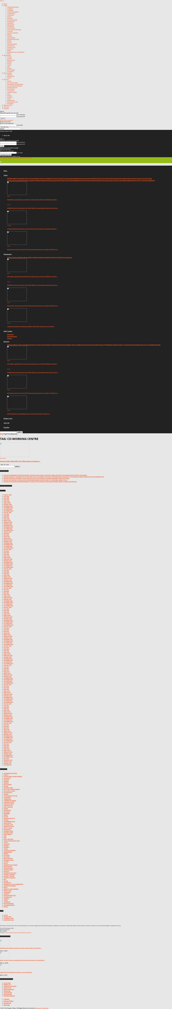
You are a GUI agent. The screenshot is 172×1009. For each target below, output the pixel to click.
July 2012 (6, 758)
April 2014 (7, 729)
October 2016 (8, 681)
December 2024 (8, 525)
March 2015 (7, 712)
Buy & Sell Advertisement (14, 86)
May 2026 (6, 499)
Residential (10, 103)
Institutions (10, 23)
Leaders (9, 95)
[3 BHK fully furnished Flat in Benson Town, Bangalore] (4, 969)
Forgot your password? (6, 120)
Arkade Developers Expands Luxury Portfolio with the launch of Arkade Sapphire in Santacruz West (37, 478)
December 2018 (8, 639)
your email (20, 125)
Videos (9, 78)
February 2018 (8, 655)
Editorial (9, 61)
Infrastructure (11, 21)
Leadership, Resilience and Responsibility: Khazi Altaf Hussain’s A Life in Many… (31, 326)
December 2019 (8, 620)
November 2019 (8, 622)
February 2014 (8, 733)
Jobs (8, 66)
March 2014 (7, 731)
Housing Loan (11, 47)
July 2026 (6, 496)
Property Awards (9, 874)
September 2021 (8, 586)
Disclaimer (7, 1003)
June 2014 (6, 726)
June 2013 (6, 745)
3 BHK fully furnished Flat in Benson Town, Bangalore (16, 972)
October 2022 (8, 565)
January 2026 (8, 504)
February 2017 (8, 675)
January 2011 (8, 763)
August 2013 (7, 742)
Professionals (11, 100)
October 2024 (8, 528)
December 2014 (8, 716)
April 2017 (7, 671)
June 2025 (6, 515)
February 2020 (8, 617)
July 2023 (6, 551)
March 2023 (7, 557)
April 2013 (7, 749)
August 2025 (7, 512)
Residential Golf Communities (15, 52)
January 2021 (8, 599)
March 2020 (7, 615)
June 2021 (6, 591)
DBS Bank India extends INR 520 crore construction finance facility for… (28, 414)
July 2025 (6, 514)
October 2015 (8, 700)
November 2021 (8, 583)
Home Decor (11, 45)
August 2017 (7, 665)
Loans (9, 98)
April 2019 (7, 633)
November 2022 (8, 564)
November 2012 (8, 757)
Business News (8, 105)
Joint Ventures (11, 28)
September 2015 (8, 702)
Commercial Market (12, 12)
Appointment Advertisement (15, 84)
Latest (6, 842)
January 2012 (8, 761)
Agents (9, 81)
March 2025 (7, 520)
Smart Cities (8, 890)
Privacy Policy (8, 1001)
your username (21, 114)
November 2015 (8, 699)
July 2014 (6, 724)
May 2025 (6, 517)
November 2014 (8, 718)
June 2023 (6, 552)
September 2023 (8, 548)
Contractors (10, 15)
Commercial (10, 90)
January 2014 (8, 734)
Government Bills (12, 20)
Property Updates (9, 878)
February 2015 (8, 713)
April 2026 (7, 501)
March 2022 (7, 577)
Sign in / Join (7, 135)
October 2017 (8, 662)
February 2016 (8, 694)
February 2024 (8, 540)
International (10, 24)
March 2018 (7, 654)
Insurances (10, 49)
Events (9, 63)
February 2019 (8, 636)
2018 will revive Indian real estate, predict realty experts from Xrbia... (21, 948)
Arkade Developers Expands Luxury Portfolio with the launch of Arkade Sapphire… (32, 229)
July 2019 (6, 628)
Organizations (11, 37)
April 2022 (7, 575)
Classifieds (10, 10)
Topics (5, 5)
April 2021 (7, 594)
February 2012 (8, 760)
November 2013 (8, 737)
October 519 (7, 765)
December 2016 (8, 678)
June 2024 (6, 533)
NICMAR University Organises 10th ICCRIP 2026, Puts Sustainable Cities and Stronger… (32, 208)
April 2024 (7, 536)
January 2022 (8, 580)
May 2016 (6, 689)
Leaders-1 (10, 97)
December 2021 (8, 581)
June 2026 (6, 498)
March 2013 (7, 750)
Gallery (9, 65)
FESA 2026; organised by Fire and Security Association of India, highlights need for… (32, 199)
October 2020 (8, 604)
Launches (10, 31)
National (9, 36)
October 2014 (8, 720)
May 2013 (6, 747)
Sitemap (7, 1005)
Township (7, 902)
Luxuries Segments (12, 32)
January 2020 (8, 618)
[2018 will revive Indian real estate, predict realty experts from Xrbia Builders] (4, 945)
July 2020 (6, 609)
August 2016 (7, 684)
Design (9, 16)
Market (9, 34)
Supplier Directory (12, 87)
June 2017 (6, 668)
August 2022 (7, 569)
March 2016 (7, 692)
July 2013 (6, 744)
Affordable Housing (13, 7)
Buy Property (11, 89)
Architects (10, 8)
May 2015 (6, 708)
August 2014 (7, 723)
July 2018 (6, 647)
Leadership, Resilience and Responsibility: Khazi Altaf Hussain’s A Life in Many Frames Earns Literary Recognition (40, 481)
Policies (9, 68)
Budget (9, 41)
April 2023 (7, 556)
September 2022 (8, 567)
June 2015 (6, 707)
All (8, 179)
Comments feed (9, 918)
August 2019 (7, 626)
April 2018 (7, 652)
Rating (9, 50)
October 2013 (8, 739)
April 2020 (7, 614)
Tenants (6, 898)
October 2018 (8, 642)
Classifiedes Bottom (10, 796)
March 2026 (7, 503)
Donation (6, 108)
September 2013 (8, 741)
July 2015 (6, 705)
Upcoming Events (9, 905)
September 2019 (8, 625)
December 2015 (8, 697)
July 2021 (6, 589)
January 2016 (8, 696)
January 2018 (8, 657)
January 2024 (8, 541)
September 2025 (8, 511)
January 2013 (8, 753)
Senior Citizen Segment (11, 889)
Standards (7, 892)
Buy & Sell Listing (12, 82)
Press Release (11, 69)
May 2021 (6, 593)
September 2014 (8, 721)
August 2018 (7, 646)
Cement (9, 42)
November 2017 (8, 660)
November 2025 (8, 507)
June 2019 (6, 630)
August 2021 (7, 588)
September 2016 (8, 683)
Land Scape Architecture (14, 29)
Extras (6, 816)
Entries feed (7, 917)
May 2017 (6, 670)
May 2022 (6, 573)
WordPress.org (9, 920)
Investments (10, 26)
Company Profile (12, 92)
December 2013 (8, 736)
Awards (9, 57)
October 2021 (8, 585)
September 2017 (8, 663)
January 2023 (8, 560)
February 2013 (8, 752)
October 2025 (8, 509)
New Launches (8, 858)
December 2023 (8, 543)
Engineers (10, 18)
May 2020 (6, 612)
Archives (6, 780)
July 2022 (6, 570)
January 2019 (8, 638)
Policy (6, 863)
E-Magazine (7, 810)
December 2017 (8, 659)
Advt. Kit (6, 106)
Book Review (11, 60)
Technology (10, 71)
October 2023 (8, 546)
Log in (6, 915)
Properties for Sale (12, 102)
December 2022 (8, 562)
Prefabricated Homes (13, 39)
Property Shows (9, 876)
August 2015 (7, 704)
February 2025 (8, 522)
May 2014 (6, 728)
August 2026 (7, 495)
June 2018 (6, 649)
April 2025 (7, 519)
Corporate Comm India (41, 1008)
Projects (6, 871)
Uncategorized (9, 903)
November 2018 (8, 641)
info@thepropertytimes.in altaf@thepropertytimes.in (18, 932)
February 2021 (8, 597)
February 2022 (8, 578)
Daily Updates (8, 73)
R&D (5, 879)
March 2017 (7, 673)
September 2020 (8, 606)
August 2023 (7, 549)
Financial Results (12, 44)
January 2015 (8, 715)
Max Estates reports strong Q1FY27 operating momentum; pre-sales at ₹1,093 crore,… (33, 249)
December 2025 (8, 506)
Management (7, 55)
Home (5, 4)
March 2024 (7, 538)
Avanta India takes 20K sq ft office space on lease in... (20, 461)
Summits (6, 894)
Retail (8, 53)
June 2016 (6, 688)
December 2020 (8, 601)
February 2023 (8, 559)
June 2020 (6, 610)
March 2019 (7, 634)
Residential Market (10, 886)
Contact (6, 999)
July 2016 (6, 686)
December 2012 (8, 755)
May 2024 (6, 535)
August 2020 (7, 607)
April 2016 (7, 691)
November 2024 (8, 527)
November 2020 (8, 602)
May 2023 (6, 554)
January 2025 (8, 524)
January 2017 (8, 676)
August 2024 (7, 532)
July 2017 (6, 667)
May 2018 (6, 651)
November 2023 (8, 544)
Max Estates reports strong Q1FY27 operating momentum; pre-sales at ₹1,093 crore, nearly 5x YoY (35, 480)
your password (21, 116)
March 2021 (7, 596)
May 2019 (6, 631)
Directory (6, 79)
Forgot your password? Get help (9, 148)
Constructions (11, 13)
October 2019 (8, 623)
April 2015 (7, 710)
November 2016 (8, 679)
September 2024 (8, 530)
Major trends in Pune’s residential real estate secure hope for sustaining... (22, 960)
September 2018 (8, 644)
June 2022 (6, 572)
